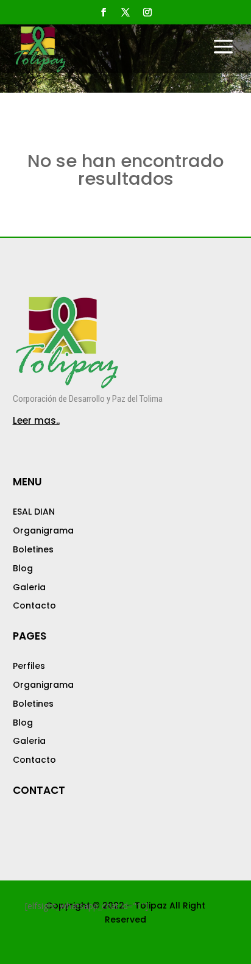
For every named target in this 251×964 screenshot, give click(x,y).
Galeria (29, 587)
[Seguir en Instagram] (147, 12)
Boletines (33, 549)
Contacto (34, 605)
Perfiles (29, 666)
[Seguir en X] (125, 12)
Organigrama (43, 530)
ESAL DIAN (34, 511)
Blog (23, 568)
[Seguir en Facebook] (103, 12)
